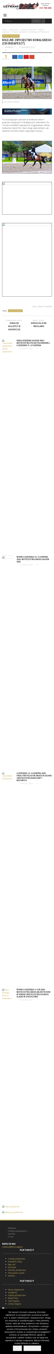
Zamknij (17, 1348)
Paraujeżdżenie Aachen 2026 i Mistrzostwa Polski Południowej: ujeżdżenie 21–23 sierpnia (33, 343)
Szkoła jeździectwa (17, 1295)
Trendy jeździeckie (16, 1258)
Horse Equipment (16, 1289)
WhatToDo (13, 1298)
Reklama (12, 1228)
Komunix (12, 1267)
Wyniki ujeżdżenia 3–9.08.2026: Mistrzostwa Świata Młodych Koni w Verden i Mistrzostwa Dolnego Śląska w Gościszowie (33, 993)
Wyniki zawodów (11, 36)
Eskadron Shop (15, 1261)
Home (4, 30)
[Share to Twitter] (20, 57)
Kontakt (11, 1233)
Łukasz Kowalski (15, 311)
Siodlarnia (12, 1292)
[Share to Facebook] (14, 57)
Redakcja (9, 47)
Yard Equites (13, 1301)
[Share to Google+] (32, 57)
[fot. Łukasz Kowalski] (27, 82)
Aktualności (14, 30)
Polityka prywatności (17, 1231)
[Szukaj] (43, 21)
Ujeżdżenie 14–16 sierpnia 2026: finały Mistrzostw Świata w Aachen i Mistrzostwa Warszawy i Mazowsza (34, 776)
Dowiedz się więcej (32, 1348)
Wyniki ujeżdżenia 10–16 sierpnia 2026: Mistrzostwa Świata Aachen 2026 (33, 559)
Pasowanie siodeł (16, 1273)
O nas (10, 1236)
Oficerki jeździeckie (17, 1270)
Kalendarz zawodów (28, 30)
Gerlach (11, 1275)
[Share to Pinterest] (26, 57)
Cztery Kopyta (14, 1303)
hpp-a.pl (11, 1264)
